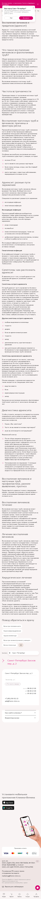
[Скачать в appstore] (20, 802)
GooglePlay (5, 5)
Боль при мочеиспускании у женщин (17, 640)
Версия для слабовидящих (14, 887)
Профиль (36, 897)
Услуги (28, 897)
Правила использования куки (10, 881)
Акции (4, 897)
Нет (11, 18)
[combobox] (23, 653)
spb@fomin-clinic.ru (12, 701)
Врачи (11, 897)
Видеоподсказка (12, 718)
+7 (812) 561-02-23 (11, 699)
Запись (19, 897)
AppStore (31, 3)
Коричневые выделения (12, 631)
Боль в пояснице (10, 645)
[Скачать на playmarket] (20, 808)
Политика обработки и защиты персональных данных (16, 879)
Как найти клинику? (13, 713)
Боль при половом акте (12, 626)
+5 (21, 645)
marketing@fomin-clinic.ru (11, 876)
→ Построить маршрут (13, 684)
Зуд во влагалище (10, 635)
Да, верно (26, 18)
